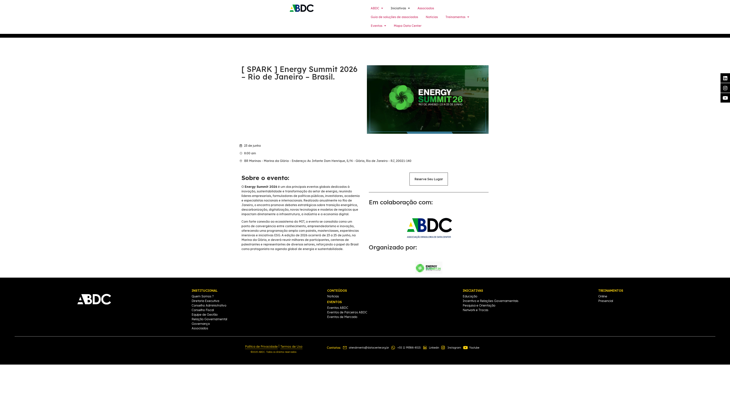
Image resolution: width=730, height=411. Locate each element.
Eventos (376, 26)
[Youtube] (725, 98)
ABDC (375, 8)
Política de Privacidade (261, 346)
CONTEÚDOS (337, 290)
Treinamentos (455, 17)
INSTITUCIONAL (204, 290)
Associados (425, 8)
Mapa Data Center (407, 26)
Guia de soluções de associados (394, 17)
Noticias (432, 17)
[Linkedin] (725, 78)
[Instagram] (725, 88)
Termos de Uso (291, 346)
